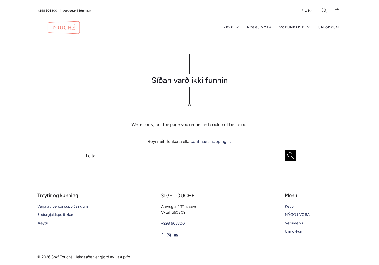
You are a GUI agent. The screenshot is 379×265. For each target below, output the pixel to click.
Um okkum (328, 27)
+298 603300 (47, 10)
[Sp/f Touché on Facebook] (162, 235)
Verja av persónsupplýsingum (62, 206)
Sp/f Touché (61, 257)
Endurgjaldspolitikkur (55, 214)
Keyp (229, 27)
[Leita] (324, 10)
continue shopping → (211, 141)
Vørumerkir (292, 27)
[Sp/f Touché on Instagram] (169, 235)
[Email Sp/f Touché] (176, 235)
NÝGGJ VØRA (259, 27)
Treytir (42, 223)
